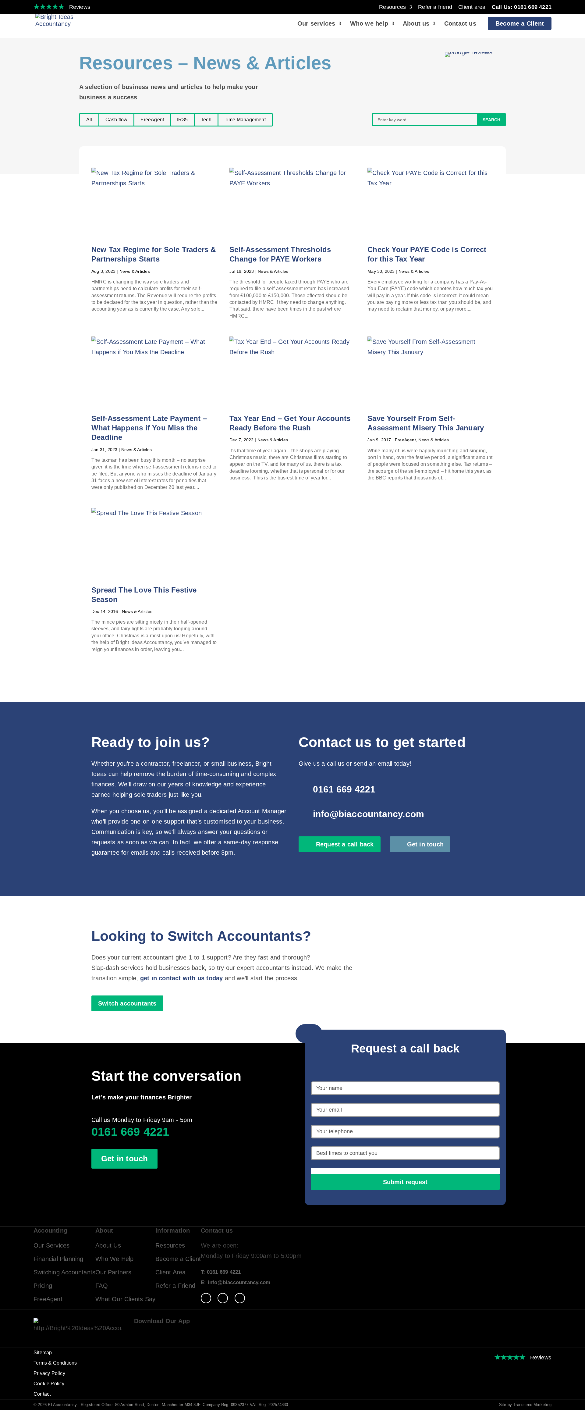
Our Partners (113, 1272)
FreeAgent (152, 119)
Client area (471, 7)
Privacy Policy (49, 1373)
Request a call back (345, 844)
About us (416, 24)
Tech (206, 119)
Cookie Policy (49, 1383)
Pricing (43, 1285)
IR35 (182, 119)
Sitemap (43, 1352)
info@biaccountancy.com (368, 814)
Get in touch (425, 844)
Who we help (369, 24)
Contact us (460, 24)
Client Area (170, 1272)
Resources (392, 7)
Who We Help (114, 1258)
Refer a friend (435, 7)
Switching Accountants (64, 1272)
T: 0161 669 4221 (221, 1272)
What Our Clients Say (125, 1299)
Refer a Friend (175, 1285)
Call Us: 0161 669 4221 (521, 7)
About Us (108, 1245)
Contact (42, 1394)
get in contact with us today (181, 978)
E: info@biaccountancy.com (235, 1282)
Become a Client (519, 23)
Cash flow (116, 119)
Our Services (51, 1245)
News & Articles (134, 271)
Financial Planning (58, 1258)
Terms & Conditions (55, 1362)
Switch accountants (127, 1003)
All (89, 119)
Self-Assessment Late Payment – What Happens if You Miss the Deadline (149, 427)
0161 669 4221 (344, 789)
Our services (316, 24)
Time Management (245, 119)
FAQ (101, 1285)
